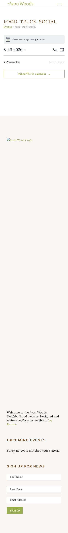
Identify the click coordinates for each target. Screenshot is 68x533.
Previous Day (13, 61)
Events (8, 26)
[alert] (34, 39)
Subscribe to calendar (32, 73)
